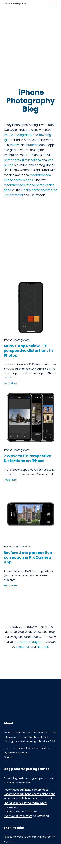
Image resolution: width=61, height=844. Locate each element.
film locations (31, 160)
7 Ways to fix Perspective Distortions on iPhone (27, 458)
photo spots (12, 160)
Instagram (36, 642)
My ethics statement (16, 752)
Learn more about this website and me (27, 748)
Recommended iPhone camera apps (26, 789)
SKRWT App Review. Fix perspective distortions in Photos (28, 350)
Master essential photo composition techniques (25, 805)
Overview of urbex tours (18, 816)
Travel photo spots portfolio (20, 811)
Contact (9, 757)
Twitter (23, 642)
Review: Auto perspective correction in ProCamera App (28, 557)
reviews (15, 145)
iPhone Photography (18, 135)
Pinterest (43, 647)
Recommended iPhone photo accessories (29, 798)
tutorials (32, 145)
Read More (10, 383)
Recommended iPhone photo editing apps (29, 794)
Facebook (23, 647)
